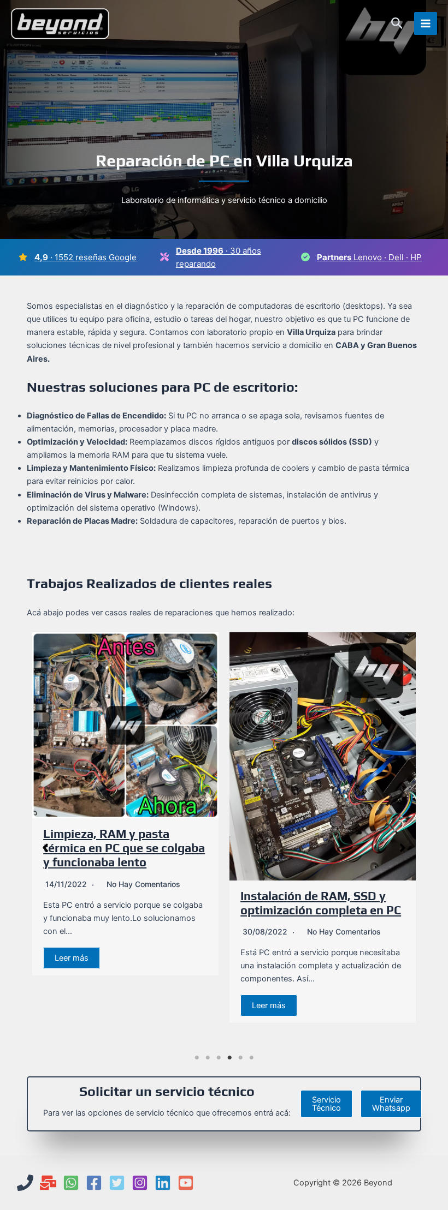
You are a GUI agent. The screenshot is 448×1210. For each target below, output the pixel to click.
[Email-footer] (48, 1183)
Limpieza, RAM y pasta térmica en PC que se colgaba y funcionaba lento (124, 848)
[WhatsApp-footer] (71, 1183)
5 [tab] (240, 1057)
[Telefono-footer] (25, 1183)
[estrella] (23, 257)
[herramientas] (164, 257)
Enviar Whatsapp (391, 1104)
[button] (397, 24)
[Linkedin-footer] (163, 1183)
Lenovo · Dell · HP (369, 257)
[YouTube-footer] (186, 1183)
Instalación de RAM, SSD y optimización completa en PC (320, 903)
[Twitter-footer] (117, 1183)
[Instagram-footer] (140, 1183)
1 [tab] (196, 1057)
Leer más (72, 958)
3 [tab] (218, 1057)
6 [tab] (251, 1057)
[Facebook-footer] (94, 1183)
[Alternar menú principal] (425, 23)
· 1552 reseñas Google (85, 257)
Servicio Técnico (326, 1104)
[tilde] (305, 257)
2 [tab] (207, 1057)
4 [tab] (229, 1057)
